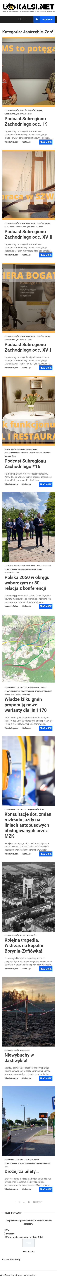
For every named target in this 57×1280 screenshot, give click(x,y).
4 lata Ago (26, 484)
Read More (46, 142)
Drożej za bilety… (22, 1171)
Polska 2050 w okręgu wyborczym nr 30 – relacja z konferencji (27, 583)
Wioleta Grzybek (11, 142)
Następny (37, 1202)
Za (7, 1230)
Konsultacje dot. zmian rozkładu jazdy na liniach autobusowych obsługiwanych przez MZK (28, 825)
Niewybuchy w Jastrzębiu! (19, 1057)
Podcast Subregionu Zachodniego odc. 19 (26, 121)
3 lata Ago (26, 142)
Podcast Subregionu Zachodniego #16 (25, 463)
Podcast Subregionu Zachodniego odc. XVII (28, 347)
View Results (28, 1251)
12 (29, 1202)
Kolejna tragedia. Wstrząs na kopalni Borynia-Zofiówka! (24, 945)
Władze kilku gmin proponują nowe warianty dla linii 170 (26, 705)
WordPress (5, 1275)
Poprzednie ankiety (11, 1259)
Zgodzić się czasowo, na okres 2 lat (24, 1237)
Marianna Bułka (11, 606)
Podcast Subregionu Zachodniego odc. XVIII (28, 234)
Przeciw (10, 1233)
